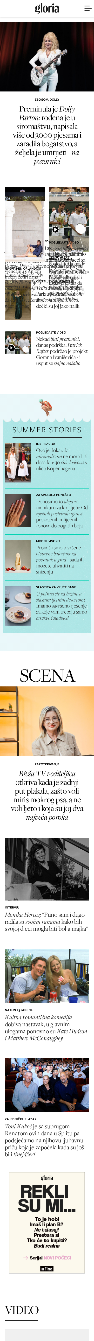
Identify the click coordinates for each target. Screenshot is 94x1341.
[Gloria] (47, 8)
